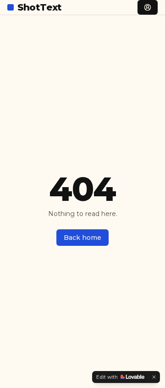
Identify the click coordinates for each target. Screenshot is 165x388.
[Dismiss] (154, 376)
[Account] (148, 7)
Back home (82, 237)
